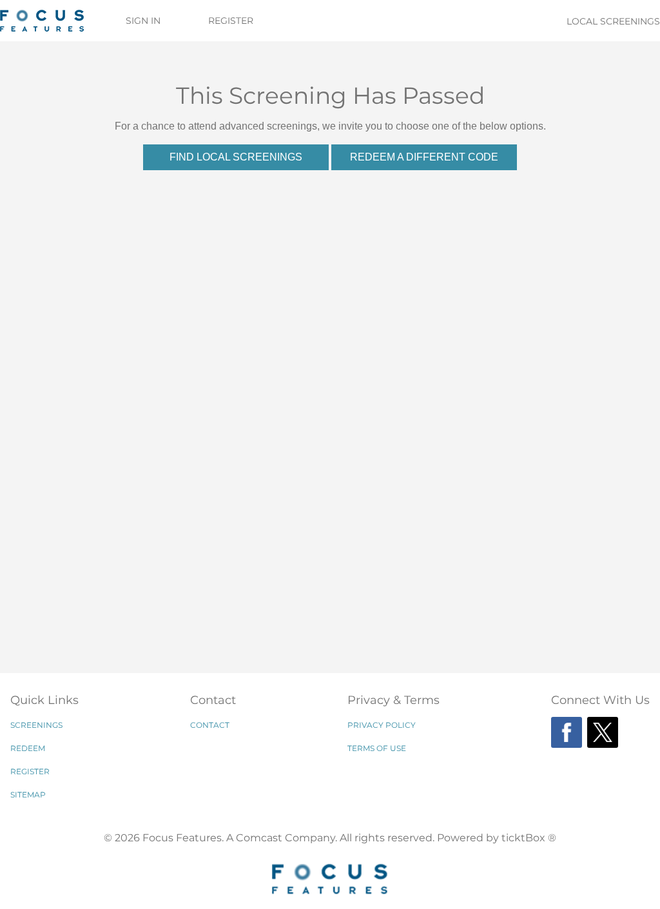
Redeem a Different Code (424, 157)
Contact (209, 725)
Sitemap (28, 794)
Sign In (143, 20)
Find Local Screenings (236, 157)
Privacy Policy (381, 725)
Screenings (36, 725)
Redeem (27, 748)
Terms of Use (376, 748)
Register (230, 20)
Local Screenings (613, 21)
